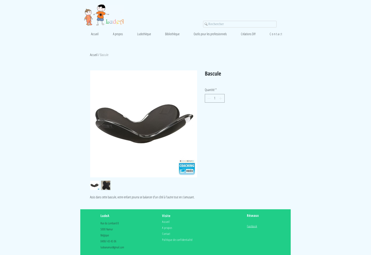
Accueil (93, 54)
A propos (167, 228)
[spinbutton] (214, 98)
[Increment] (221, 98)
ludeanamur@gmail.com (112, 247)
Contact (166, 234)
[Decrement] (208, 98)
